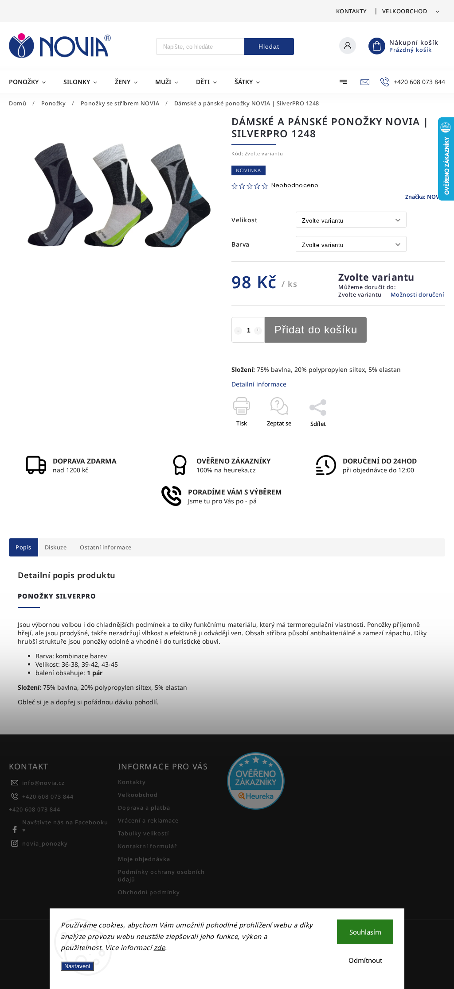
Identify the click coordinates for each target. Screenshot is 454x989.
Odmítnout (365, 960)
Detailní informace (258, 384)
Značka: (425, 197)
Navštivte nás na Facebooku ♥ (65, 826)
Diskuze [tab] (56, 547)
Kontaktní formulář (147, 846)
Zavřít (417, 439)
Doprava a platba (144, 807)
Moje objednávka (144, 859)
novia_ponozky (45, 843)
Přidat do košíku (315, 330)
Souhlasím (365, 931)
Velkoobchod (405, 11)
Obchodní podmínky (149, 892)
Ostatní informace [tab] (106, 547)
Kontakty (351, 11)
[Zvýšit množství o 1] (258, 331)
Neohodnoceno (294, 186)
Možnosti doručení (417, 294)
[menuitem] (32, 82)
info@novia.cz (43, 783)
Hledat (268, 46)
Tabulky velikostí (143, 833)
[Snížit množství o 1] (238, 331)
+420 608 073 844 (48, 796)
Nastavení (77, 966)
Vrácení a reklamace (148, 820)
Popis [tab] (23, 547)
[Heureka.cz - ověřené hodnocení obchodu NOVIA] (278, 781)
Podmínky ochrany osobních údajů (161, 875)
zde (159, 947)
